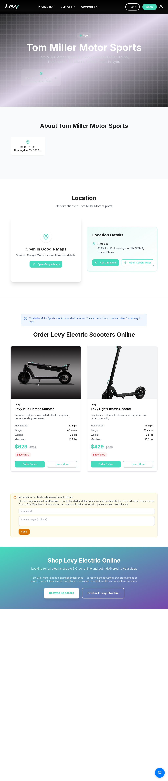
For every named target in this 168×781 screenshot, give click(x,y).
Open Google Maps (48, 264)
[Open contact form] (160, 773)
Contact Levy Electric (103, 593)
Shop (149, 7)
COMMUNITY (89, 6)
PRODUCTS (45, 6)
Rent (133, 7)
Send (24, 531)
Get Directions (108, 262)
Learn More (62, 464)
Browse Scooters (61, 593)
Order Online (29, 464)
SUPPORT (66, 6)
